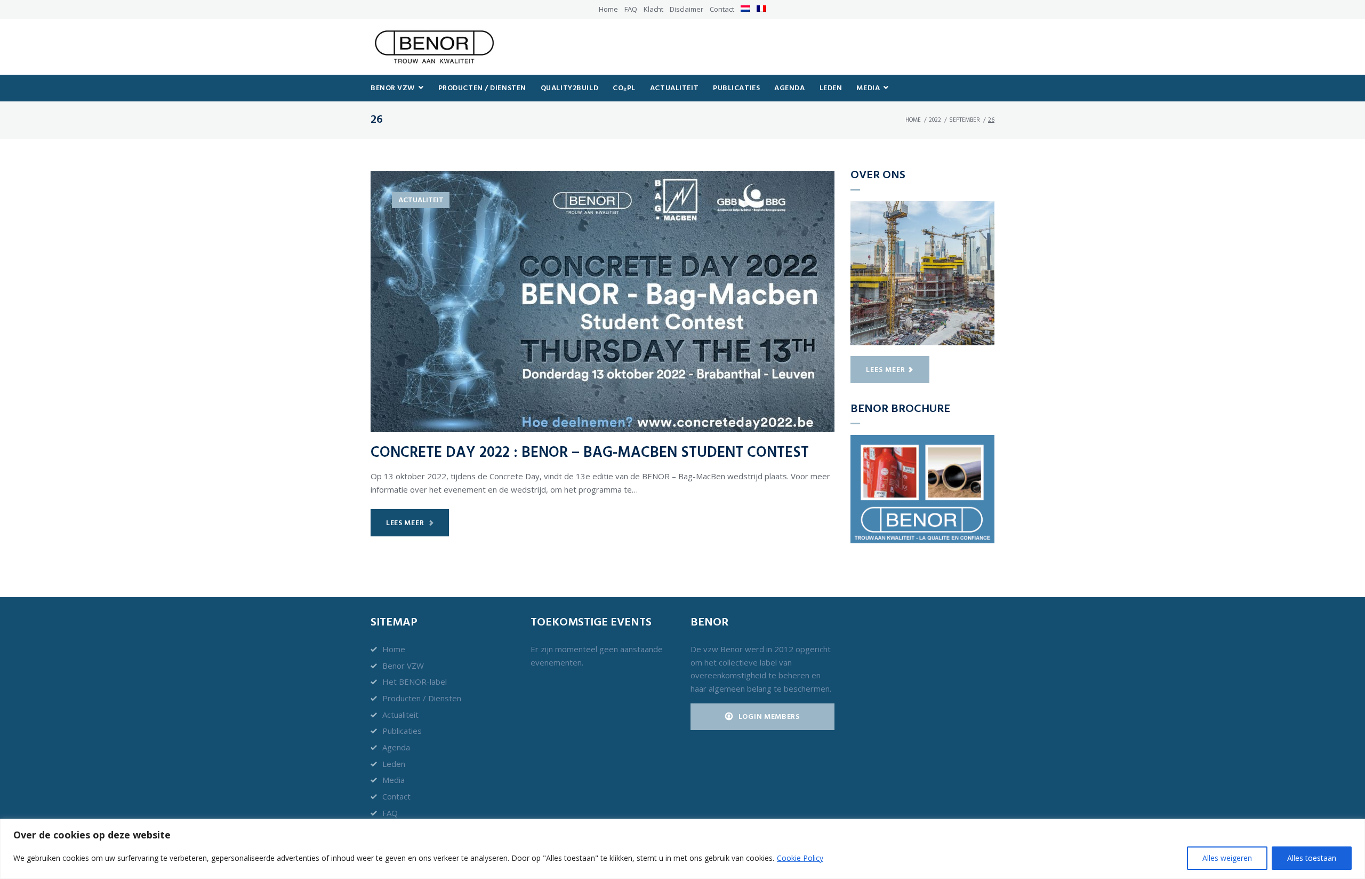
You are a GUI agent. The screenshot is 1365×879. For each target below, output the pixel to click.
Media (393, 779)
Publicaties (402, 730)
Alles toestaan (1311, 858)
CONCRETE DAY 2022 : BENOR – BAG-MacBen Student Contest (590, 453)
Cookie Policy (800, 858)
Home (608, 9)
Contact (722, 9)
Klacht (653, 9)
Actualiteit (421, 200)
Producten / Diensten (421, 698)
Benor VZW (403, 665)
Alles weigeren (1227, 858)
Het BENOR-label (414, 681)
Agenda (396, 747)
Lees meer (405, 523)
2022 (935, 120)
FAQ (630, 9)
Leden (393, 763)
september (964, 120)
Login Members (769, 717)
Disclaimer (686, 9)
